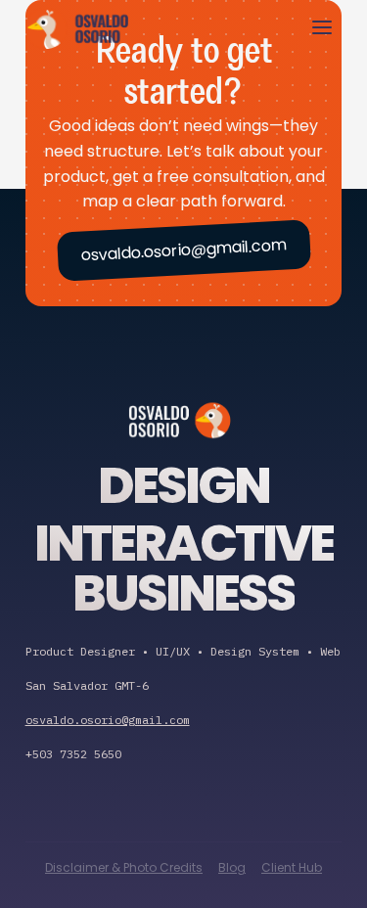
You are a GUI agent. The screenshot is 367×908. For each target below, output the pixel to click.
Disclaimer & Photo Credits (124, 867)
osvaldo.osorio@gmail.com (183, 249)
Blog (232, 867)
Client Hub (291, 867)
